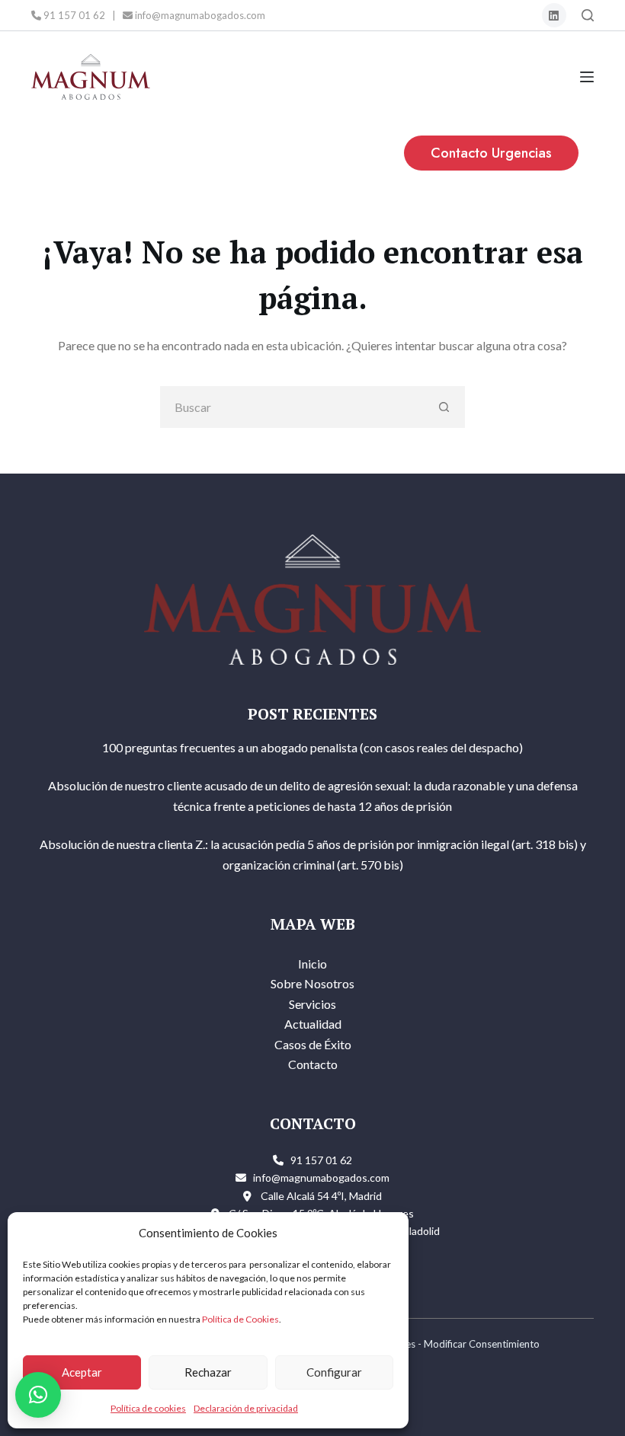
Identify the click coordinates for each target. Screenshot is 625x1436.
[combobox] (292, 407)
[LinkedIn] (554, 15)
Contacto (313, 1064)
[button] (38, 1395)
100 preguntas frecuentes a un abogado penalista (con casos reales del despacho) (312, 747)
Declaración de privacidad (246, 1408)
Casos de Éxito (312, 1044)
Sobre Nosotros (312, 983)
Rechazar (208, 1372)
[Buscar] (588, 15)
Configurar (334, 1372)
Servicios (312, 1004)
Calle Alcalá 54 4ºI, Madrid (321, 1195)
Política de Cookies (240, 1319)
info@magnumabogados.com (199, 15)
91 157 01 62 (73, 15)
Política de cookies (148, 1408)
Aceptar (82, 1372)
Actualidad (312, 1023)
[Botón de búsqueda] (444, 407)
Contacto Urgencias (491, 153)
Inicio (312, 963)
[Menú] (587, 77)
